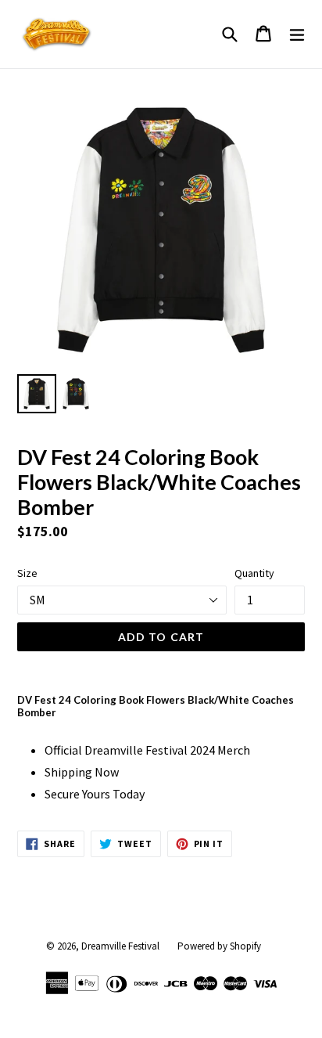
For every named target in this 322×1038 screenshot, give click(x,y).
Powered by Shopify (219, 946)
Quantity (254, 573)
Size (27, 573)
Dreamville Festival (120, 946)
